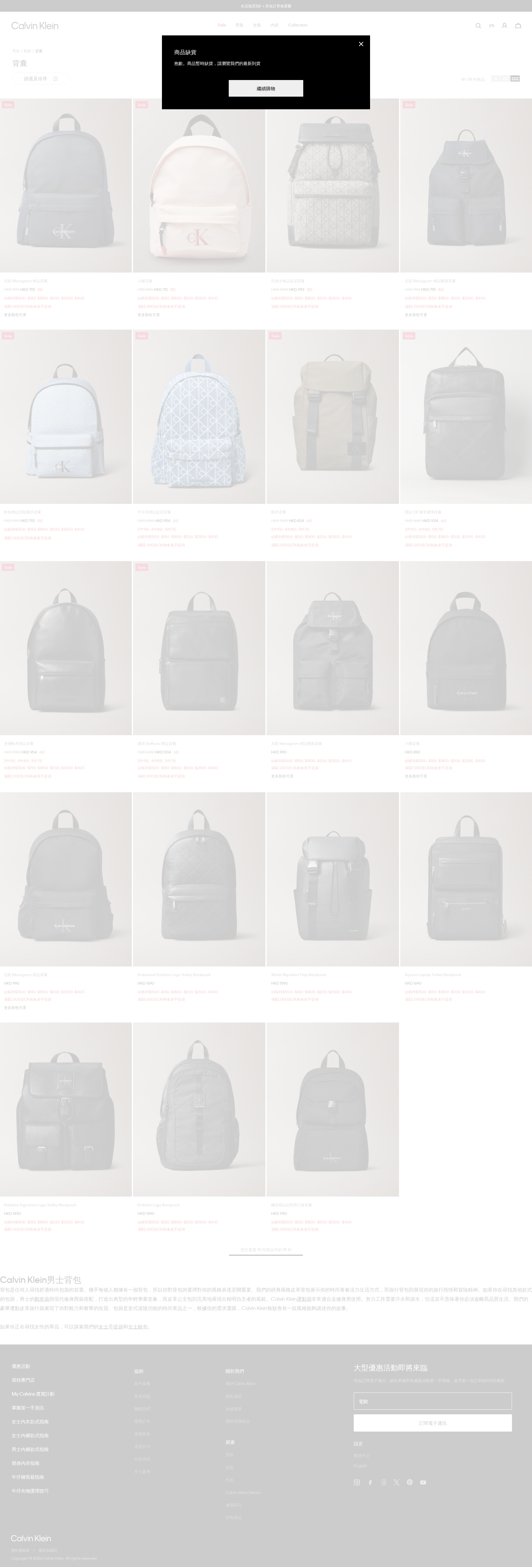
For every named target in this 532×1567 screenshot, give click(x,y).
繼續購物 (266, 88)
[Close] (361, 44)
